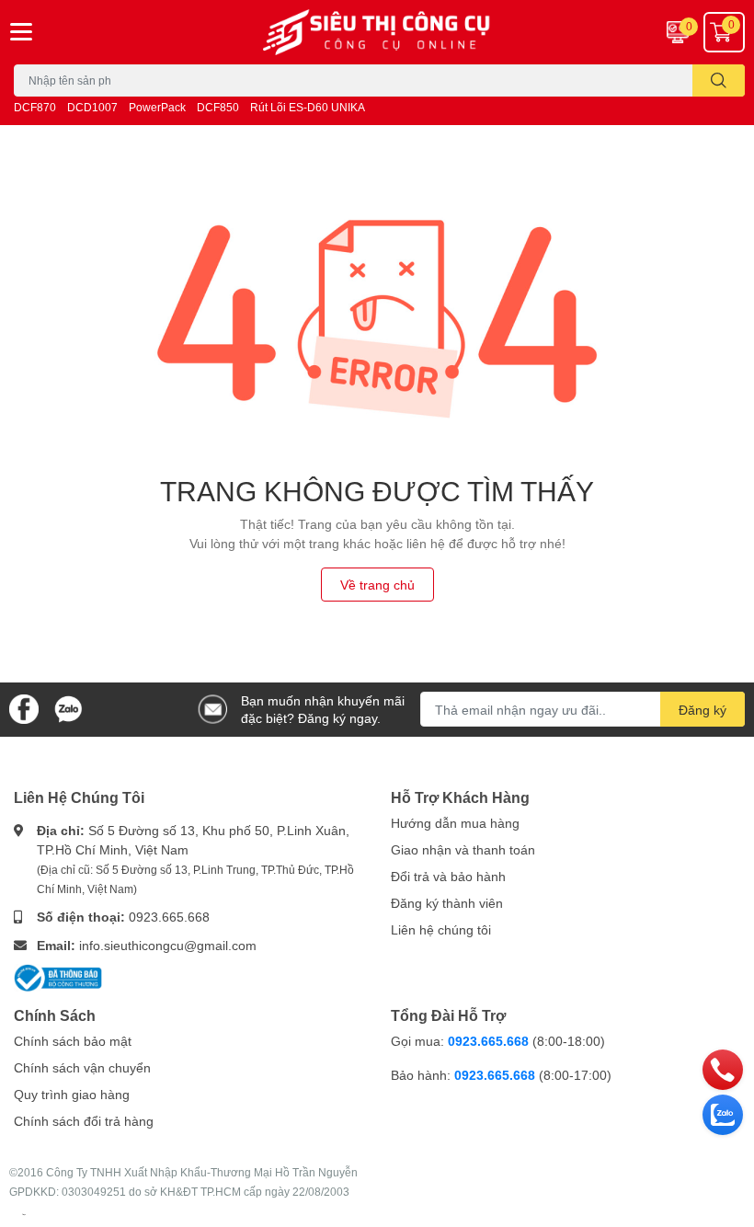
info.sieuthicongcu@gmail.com (168, 945)
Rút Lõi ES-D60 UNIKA (307, 107)
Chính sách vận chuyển (82, 1067)
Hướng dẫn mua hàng (455, 823)
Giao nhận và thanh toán (463, 849)
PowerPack (157, 107)
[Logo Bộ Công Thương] (58, 976)
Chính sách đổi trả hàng (84, 1121)
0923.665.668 (169, 916)
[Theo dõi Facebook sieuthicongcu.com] (24, 708)
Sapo (24, 1214)
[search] (718, 80)
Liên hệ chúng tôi (441, 929)
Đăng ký (702, 709)
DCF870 (35, 107)
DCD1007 (92, 107)
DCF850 (218, 107)
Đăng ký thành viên (447, 903)
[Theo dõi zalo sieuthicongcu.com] (68, 708)
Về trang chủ (377, 584)
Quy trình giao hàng (72, 1094)
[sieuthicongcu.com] (377, 32)
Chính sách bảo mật (72, 1041)
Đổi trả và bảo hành (448, 876)
